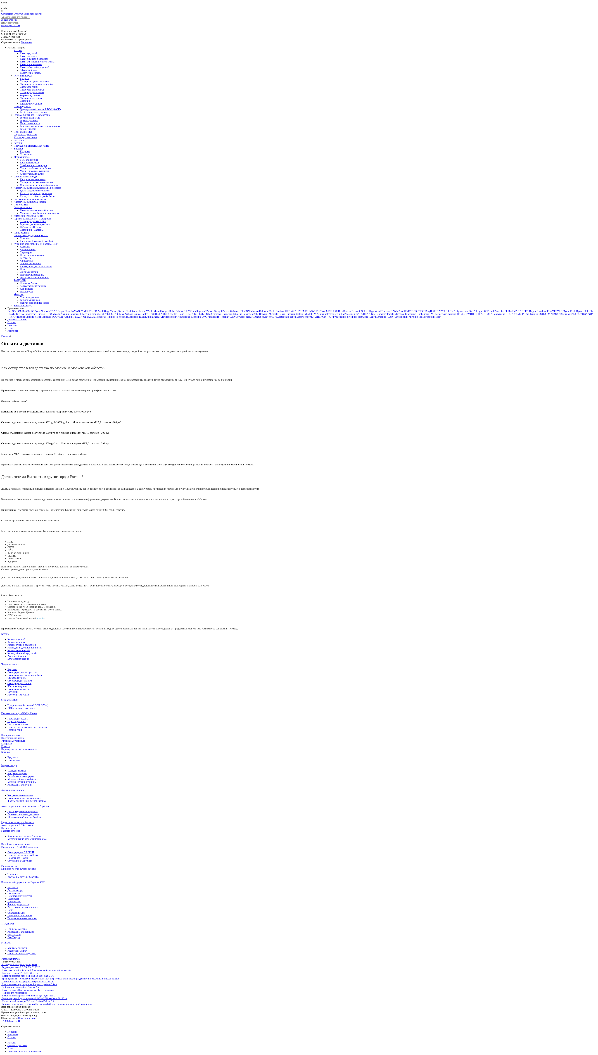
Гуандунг (335, 314)
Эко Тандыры (532, 314)
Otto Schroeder (213, 314)
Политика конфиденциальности (24, 1051)
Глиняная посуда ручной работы (31, 235)
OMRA (22, 311)
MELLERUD (333, 311)
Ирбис (579, 311)
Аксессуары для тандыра (33, 286)
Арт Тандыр (26, 288)
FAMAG (75, 311)
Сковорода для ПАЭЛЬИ (33, 221)
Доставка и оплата (17, 319)
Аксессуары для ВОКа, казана (30, 201)
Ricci (128, 311)
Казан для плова (28, 56)
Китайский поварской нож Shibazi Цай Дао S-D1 (28, 975)
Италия (94, 314)
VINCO (93, 311)
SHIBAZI (289, 311)
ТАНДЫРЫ (20, 280)
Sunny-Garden (141, 314)
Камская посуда (43, 316)
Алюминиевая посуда (25, 176)
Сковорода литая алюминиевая (36, 182)
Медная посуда (22, 157)
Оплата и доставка (17, 1045)
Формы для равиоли (30, 263)
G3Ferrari (489, 311)
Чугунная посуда (23, 75)
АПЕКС (524, 311)
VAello (149, 311)
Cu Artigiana (117, 314)
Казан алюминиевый (31, 64)
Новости (12, 325)
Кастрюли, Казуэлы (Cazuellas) (36, 241)
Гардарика (410, 314)
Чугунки (24, 78)
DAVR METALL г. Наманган (90, 316)
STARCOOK (410, 311)
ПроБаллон (423, 314)
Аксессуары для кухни (32, 173)
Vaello (272, 311)
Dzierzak (355, 311)
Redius (134, 311)
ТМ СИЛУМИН (465, 314)
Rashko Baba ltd (303, 314)
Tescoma (386, 311)
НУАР (438, 311)
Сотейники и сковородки (33, 165)
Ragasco (200, 311)
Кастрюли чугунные (31, 103)
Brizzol (226, 311)
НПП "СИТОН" (483, 314)
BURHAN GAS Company (373, 314)
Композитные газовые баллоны (36, 210)
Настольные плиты (30, 123)
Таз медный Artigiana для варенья (19, 964)
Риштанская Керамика (189, 316)
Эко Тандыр (26, 291)
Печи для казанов (23, 131)
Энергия (290, 314)
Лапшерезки (26, 260)
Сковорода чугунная (31, 98)
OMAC (30, 311)
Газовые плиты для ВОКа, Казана (32, 115)
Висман (41, 314)
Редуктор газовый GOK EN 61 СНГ (21, 967)
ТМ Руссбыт (436, 314)
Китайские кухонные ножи (28, 215)
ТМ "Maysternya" (350, 314)
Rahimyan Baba (251, 314)
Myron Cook (569, 311)
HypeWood (375, 311)
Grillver (365, 311)
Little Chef (589, 311)
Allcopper (479, 311)
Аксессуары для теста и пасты (36, 266)
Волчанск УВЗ (568, 314)
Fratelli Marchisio (395, 314)
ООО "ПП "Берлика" (63, 316)
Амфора (128, 314)
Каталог (11, 1042)
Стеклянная (26, 154)
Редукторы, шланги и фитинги (30, 199)
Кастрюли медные (29, 162)
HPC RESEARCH (158, 314)
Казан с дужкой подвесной (34, 58)
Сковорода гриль (29, 87)
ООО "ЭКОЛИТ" (515, 314)
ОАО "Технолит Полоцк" (216, 316)
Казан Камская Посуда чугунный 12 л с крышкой (28, 990)
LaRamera (346, 311)
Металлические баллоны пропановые (40, 213)
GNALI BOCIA (15, 314)
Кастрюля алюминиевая (32, 179)
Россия (85, 314)
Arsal (100, 311)
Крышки (18, 148)
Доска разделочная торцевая (35, 190)
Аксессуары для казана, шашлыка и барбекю (37, 187)
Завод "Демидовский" (165, 316)
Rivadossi (542, 311)
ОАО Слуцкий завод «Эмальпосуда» (249, 316)
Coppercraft (30, 314)
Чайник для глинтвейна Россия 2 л (20, 987)
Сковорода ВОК (22, 106)
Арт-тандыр (449, 314)
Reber (172, 311)
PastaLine (499, 311)
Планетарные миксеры (32, 255)
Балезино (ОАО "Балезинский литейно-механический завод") (409, 316)
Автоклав (25, 246)
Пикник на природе (117, 316)
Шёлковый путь (26, 316)
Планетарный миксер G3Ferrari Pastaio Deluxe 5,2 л (29, 1001)
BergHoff (430, 311)
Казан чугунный (29, 53)
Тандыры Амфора (29, 283)
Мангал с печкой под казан (34, 302)
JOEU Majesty (53, 314)
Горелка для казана (30, 117)
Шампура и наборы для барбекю (37, 196)
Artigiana (458, 311)
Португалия (498, 314)
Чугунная (25, 151)
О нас (10, 328)
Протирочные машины (32, 274)
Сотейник (25, 101)
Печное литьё (21, 204)
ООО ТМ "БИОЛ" (550, 314)
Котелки (18, 143)
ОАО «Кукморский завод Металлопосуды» (292, 316)
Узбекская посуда (23, 305)
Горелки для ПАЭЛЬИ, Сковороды (32, 218)
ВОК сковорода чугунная (33, 112)
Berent (142, 311)
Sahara (121, 311)
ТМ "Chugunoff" (321, 314)
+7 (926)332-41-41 (10, 25)
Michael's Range (277, 314)
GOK (15, 311)
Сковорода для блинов (32, 92)
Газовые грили (28, 129)
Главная (5, 336)
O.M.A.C (180, 311)
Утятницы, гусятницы (25, 137)
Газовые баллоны (23, 207)
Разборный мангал (30, 300)
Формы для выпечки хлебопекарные (39, 185)
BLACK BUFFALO (195, 314)
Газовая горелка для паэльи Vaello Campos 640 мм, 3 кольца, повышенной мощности (47, 1004)
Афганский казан (29, 70)
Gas (9, 311)
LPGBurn (191, 311)
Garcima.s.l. (75, 314)
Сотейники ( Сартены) (32, 230)
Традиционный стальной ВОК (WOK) (40, 109)
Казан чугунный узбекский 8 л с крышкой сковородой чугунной (36, 970)
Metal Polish (104, 314)
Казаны (18, 50)
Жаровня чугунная (30, 95)
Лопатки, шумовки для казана (36, 193)
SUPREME (301, 311)
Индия (532, 311)
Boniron (280, 311)
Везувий (263, 314)
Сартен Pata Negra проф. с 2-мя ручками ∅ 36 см (28, 981)
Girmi (67, 311)
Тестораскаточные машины (34, 277)
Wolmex (209, 311)
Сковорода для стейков (32, 89)
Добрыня (237, 314)
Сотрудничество (27, 1018)
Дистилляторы (28, 249)
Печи (23, 269)
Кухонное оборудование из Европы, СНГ (36, 244)
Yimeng (114, 311)
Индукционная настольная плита (31, 145)
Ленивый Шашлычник (140, 316)
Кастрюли (19, 140)
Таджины (25, 238)
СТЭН (421, 311)
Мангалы (19, 294)
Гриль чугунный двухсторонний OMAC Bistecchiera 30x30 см (34, 998)
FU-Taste (320, 311)
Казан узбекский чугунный (34, 67)
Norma (44, 311)
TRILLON (447, 311)
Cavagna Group (176, 314)
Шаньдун (227, 314)
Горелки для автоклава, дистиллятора (40, 126)
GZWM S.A (397, 311)
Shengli (218, 311)
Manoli (157, 311)
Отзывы (11, 322)
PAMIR (84, 311)
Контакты (12, 330)
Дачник (65, 314)
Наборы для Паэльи (30, 227)
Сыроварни (26, 252)
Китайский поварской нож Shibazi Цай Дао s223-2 (28, 995)
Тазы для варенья (29, 159)
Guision (234, 311)
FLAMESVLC (555, 311)
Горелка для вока (29, 120)
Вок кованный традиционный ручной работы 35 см (29, 984)
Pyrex (37, 311)
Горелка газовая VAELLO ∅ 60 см (20, 973)
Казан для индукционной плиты (37, 61)
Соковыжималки (29, 272)
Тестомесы (25, 258)
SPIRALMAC (512, 311)
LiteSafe (311, 311)
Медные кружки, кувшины (34, 171)
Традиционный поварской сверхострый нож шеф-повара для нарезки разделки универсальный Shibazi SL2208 (60, 978)
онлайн (40, 618)
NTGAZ (52, 311)
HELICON (244, 311)
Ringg (106, 311)
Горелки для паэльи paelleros (35, 224)
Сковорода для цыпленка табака (37, 84)
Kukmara (263, 311)
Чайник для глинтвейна (14, 992)
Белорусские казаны (30, 72)
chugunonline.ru (9, 20)
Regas (61, 311)
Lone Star (468, 311)
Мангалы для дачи (29, 297)
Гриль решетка (21, 232)
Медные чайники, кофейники (36, 168)
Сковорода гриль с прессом (34, 81)
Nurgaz (165, 311)
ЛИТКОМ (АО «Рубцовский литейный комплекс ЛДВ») (345, 316)
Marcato (254, 311)
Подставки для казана (25, 134)
